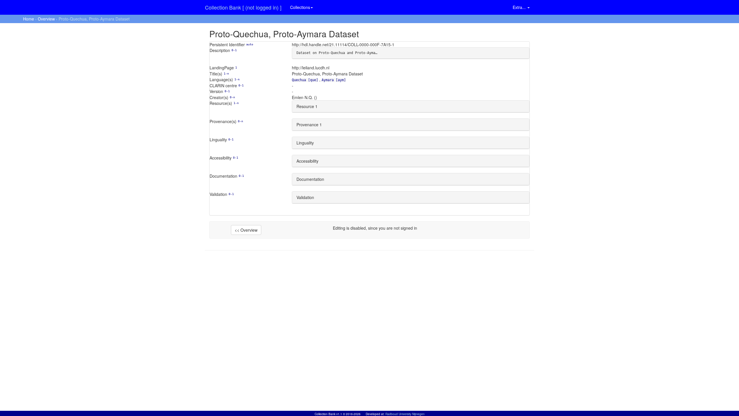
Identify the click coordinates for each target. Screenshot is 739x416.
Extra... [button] (520, 7)
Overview (46, 19)
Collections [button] (300, 7)
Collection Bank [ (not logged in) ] (243, 7)
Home (28, 19)
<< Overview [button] (246, 230)
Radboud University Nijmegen (405, 414)
